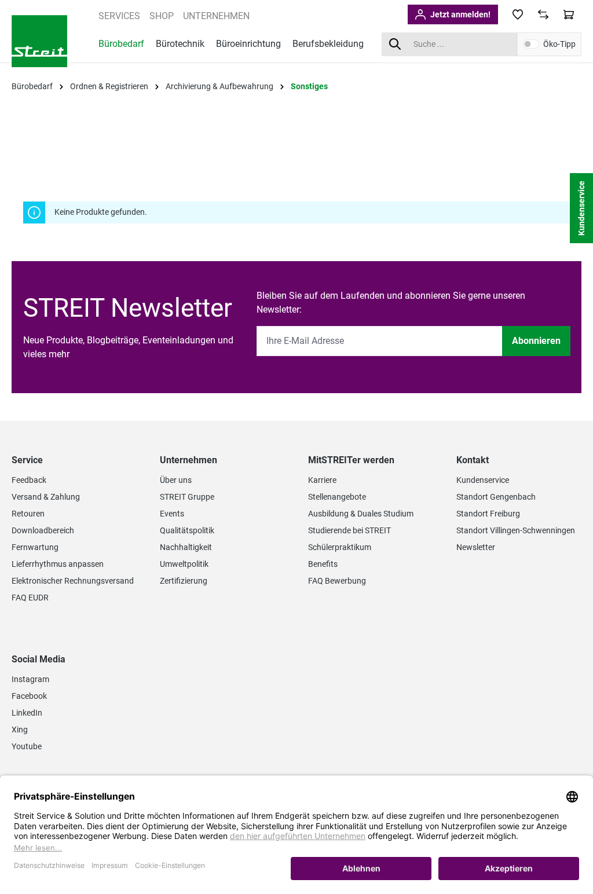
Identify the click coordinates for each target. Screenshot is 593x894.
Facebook (29, 696)
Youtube (27, 746)
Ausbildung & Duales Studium (360, 513)
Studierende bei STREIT (349, 530)
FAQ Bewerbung (337, 580)
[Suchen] (395, 44)
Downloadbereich (43, 530)
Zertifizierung (183, 580)
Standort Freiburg (488, 513)
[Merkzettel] (517, 14)
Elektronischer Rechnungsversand (73, 580)
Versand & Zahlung (46, 496)
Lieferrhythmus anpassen (58, 564)
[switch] (531, 44)
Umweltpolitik (184, 564)
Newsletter (475, 547)
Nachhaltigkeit (186, 547)
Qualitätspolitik (187, 530)
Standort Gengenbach (496, 496)
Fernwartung (35, 547)
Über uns (176, 480)
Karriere (322, 480)
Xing (20, 729)
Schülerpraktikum (339, 547)
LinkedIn (27, 712)
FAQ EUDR (30, 597)
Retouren (28, 513)
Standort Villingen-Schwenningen (515, 530)
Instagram (30, 679)
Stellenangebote (337, 496)
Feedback (29, 480)
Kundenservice (482, 480)
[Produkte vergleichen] (543, 14)
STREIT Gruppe (187, 496)
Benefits (323, 564)
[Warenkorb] (568, 14)
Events (172, 513)
